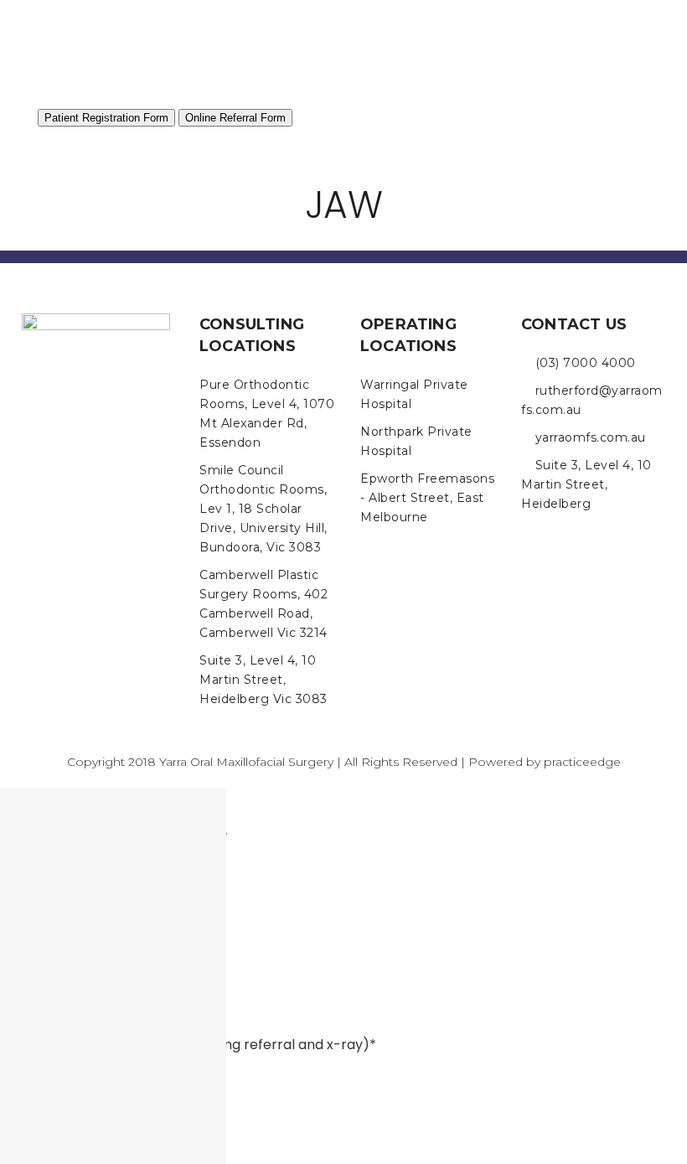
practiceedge (582, 761)
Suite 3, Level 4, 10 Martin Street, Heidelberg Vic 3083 (263, 679)
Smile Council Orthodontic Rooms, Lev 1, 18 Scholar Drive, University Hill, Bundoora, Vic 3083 (263, 509)
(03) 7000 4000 (585, 362)
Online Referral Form (235, 117)
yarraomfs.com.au (590, 437)
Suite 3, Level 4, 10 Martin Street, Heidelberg (586, 484)
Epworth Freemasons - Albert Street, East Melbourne (427, 498)
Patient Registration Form (106, 117)
